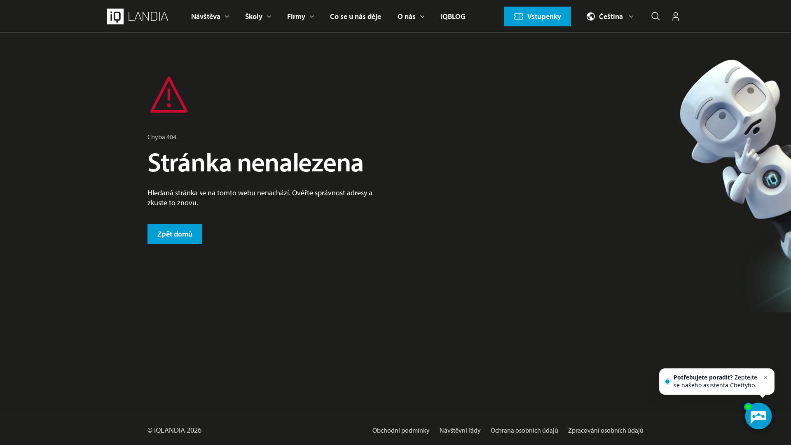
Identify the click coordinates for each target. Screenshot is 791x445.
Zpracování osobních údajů (606, 430)
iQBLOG (453, 16)
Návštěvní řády (460, 430)
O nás (407, 16)
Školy (253, 16)
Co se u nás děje (355, 16)
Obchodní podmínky (401, 430)
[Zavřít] (765, 377)
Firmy (296, 16)
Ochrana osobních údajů (524, 430)
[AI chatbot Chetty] (758, 416)
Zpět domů (174, 234)
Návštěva (205, 16)
